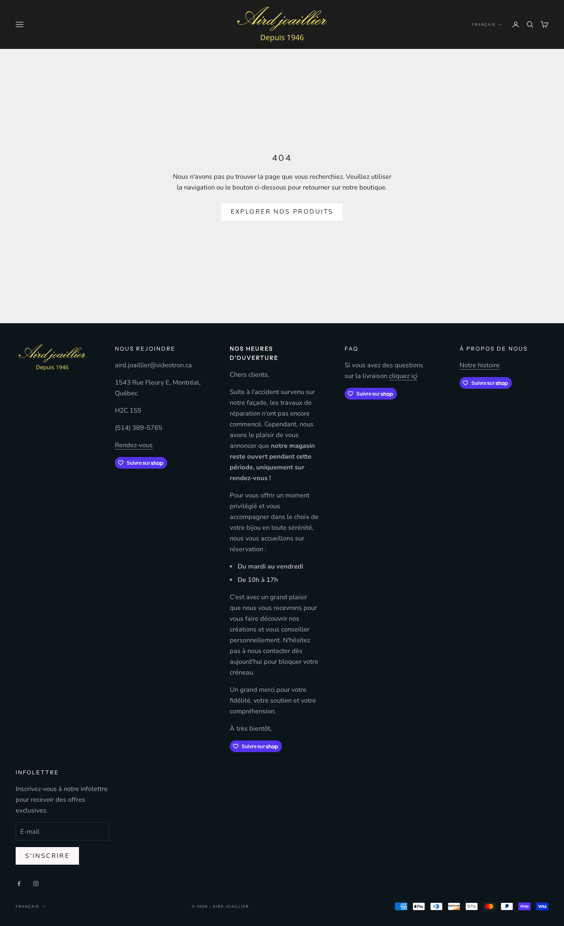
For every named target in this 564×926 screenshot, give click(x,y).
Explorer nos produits (282, 211)
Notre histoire (480, 365)
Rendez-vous (134, 445)
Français (483, 24)
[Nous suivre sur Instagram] (36, 883)
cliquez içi (403, 376)
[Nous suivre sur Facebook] (19, 883)
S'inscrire (47, 856)
